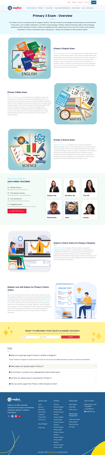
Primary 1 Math (58, 447)
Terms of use (41, 419)
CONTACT (80, 2)
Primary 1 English (58, 445)
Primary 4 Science (59, 422)
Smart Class (41, 427)
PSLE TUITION (76, 8)
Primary (56, 401)
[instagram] (16, 416)
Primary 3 (56, 424)
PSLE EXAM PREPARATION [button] (62, 8)
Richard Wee (51, 217)
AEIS (83, 8)
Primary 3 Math (58, 429)
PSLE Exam (73, 401)
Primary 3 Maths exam (15, 97)
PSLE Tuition (42, 412)
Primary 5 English (58, 407)
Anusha (86, 217)
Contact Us (41, 414)
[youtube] (19, 416)
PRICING (74, 2)
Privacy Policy (42, 417)
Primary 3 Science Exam (62, 144)
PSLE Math (72, 407)
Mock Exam (41, 409)
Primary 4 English (58, 417)
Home (40, 404)
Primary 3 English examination (63, 53)
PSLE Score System (74, 419)
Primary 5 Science (59, 412)
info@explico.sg (90, 411)
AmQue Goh (51, 195)
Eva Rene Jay (70, 195)
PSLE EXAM (49, 8)
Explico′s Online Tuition (59, 248)
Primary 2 (56, 434)
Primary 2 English (58, 437)
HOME (69, 2)
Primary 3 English (58, 427)
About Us (40, 407)
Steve (67, 217)
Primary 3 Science (59, 432)
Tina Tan (86, 195)
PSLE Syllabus (73, 422)
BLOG (86, 2)
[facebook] (9, 416)
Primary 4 (56, 414)
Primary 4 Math (58, 419)
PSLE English (73, 404)
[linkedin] (12, 416)
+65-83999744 (89, 409)
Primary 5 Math (58, 409)
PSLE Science (73, 409)
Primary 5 (56, 404)
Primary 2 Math (58, 439)
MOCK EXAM (89, 8)
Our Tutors (72, 427)
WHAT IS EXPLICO (32, 8)
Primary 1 (56, 442)
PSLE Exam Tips (73, 424)
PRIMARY (41, 8)
